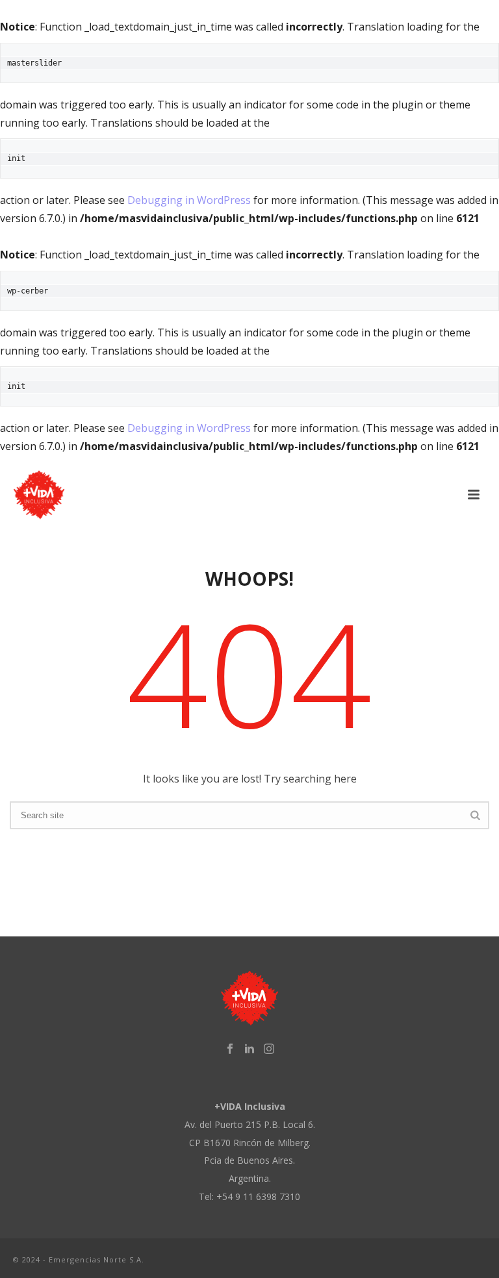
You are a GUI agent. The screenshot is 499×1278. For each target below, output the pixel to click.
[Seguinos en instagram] (269, 1049)
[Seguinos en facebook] (230, 1049)
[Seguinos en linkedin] (249, 1049)
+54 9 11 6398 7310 (258, 1196)
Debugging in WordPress (189, 200)
